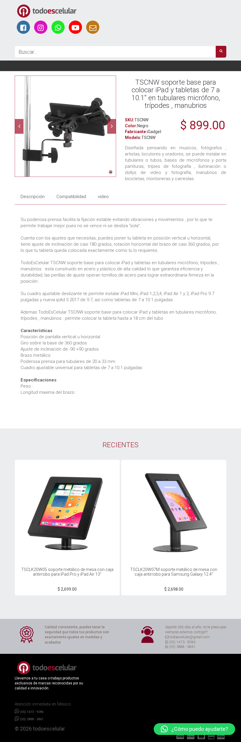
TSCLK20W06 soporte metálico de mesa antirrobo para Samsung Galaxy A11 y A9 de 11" (174, 571)
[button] (194, 729)
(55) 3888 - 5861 (31, 719)
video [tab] (103, 196)
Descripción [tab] (33, 196)
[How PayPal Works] (180, 736)
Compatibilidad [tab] (71, 196)
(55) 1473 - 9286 (31, 712)
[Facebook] (23, 27)
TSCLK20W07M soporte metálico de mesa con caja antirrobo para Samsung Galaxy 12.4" (67, 571)
